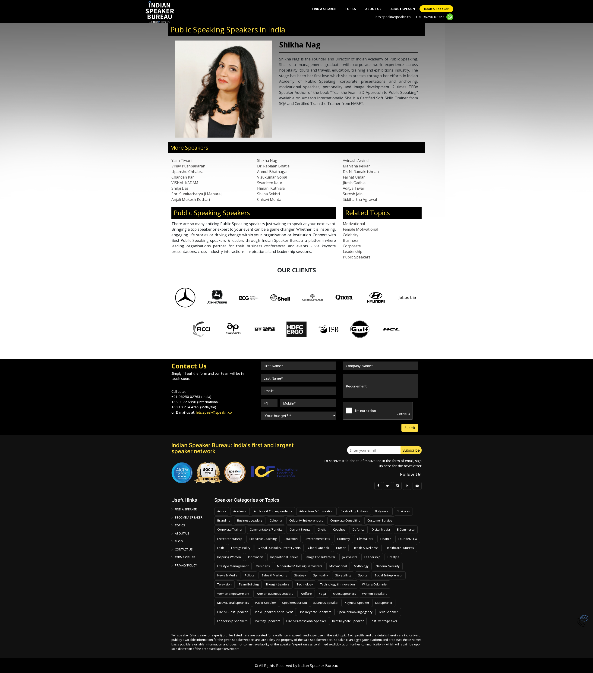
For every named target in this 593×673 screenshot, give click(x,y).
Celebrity (350, 234)
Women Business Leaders (274, 593)
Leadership (352, 251)
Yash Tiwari (181, 160)
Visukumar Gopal (272, 177)
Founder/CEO (407, 539)
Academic (240, 511)
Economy (343, 539)
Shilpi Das (180, 188)
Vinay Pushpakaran (188, 166)
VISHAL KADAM (184, 182)
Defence (359, 529)
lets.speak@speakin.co (393, 16)
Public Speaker (265, 603)
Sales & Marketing (274, 575)
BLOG (179, 541)
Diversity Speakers (267, 621)
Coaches (339, 529)
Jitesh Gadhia (354, 182)
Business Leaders (249, 520)
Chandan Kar (182, 177)
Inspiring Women (229, 557)
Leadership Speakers (232, 621)
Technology (305, 584)
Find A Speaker (324, 9)
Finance (385, 539)
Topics (350, 9)
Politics (249, 575)
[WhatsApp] (449, 16)
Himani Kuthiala (271, 188)
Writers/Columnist (374, 584)
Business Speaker (326, 603)
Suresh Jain (353, 193)
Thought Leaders (278, 584)
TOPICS (180, 525)
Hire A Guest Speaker (232, 612)
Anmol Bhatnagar (272, 171)
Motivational (354, 223)
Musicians (263, 566)
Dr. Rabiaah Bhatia (273, 166)
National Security (388, 566)
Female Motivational (360, 229)
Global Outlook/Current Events (279, 548)
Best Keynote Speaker (348, 621)
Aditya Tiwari (354, 188)
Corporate (352, 245)
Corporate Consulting (345, 520)
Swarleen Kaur (269, 182)
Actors (221, 511)
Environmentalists (317, 539)
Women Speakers (374, 593)
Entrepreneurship (229, 539)
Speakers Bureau (294, 603)
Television (224, 584)
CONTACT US (184, 549)
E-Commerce (406, 529)
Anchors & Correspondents (273, 511)
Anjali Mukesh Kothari (190, 199)
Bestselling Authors (354, 511)
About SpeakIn (403, 9)
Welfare (306, 593)
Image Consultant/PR (320, 557)
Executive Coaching (263, 539)
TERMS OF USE (185, 557)
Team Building (249, 584)
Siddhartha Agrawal (360, 199)
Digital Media (381, 529)
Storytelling (343, 575)
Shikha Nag (267, 160)
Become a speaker (188, 517)
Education (291, 539)
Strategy (300, 575)
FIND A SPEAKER (186, 509)
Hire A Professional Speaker (306, 621)
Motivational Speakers (233, 603)
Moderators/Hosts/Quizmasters (299, 566)
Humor (341, 548)
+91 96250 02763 (430, 16)
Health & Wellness (366, 548)
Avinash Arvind (356, 160)
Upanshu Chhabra (187, 171)
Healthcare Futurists (400, 548)
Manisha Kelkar (356, 166)
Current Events (300, 529)
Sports (362, 575)
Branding (223, 520)
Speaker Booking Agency (355, 612)
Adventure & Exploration (316, 511)
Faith (220, 548)
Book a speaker (436, 9)
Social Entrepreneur (389, 575)
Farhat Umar (354, 177)
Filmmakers (365, 539)
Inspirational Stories (284, 557)
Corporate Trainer (230, 529)
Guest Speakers (344, 593)
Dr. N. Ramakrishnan (361, 171)
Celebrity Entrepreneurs (306, 520)
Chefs (322, 529)
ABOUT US (182, 533)
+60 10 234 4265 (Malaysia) (193, 407)
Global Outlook (318, 548)
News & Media (227, 575)
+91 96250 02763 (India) (191, 396)
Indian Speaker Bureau (318, 665)
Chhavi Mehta (269, 199)
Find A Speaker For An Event (273, 612)
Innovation (255, 557)
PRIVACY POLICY (186, 565)
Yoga (322, 593)
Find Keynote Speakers (315, 612)
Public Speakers (356, 257)
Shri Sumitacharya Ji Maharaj (196, 193)
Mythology (361, 566)
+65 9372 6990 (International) (195, 401)
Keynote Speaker (357, 603)
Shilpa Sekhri (268, 193)
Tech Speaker (388, 612)
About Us (373, 9)
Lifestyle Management (233, 566)
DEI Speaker (383, 603)
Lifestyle (393, 557)
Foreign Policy (240, 548)
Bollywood (382, 511)
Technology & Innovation (337, 584)
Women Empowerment (233, 593)
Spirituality (320, 575)
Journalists (349, 557)
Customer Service (379, 520)
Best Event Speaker (383, 621)
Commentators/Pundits (266, 529)
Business (351, 240)
